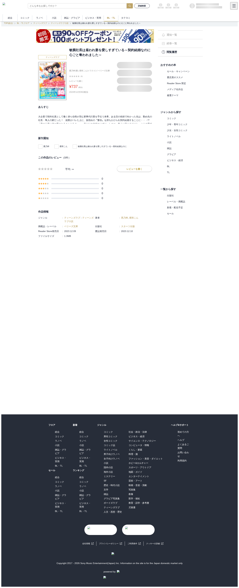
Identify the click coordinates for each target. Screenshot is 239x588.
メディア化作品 (175, 89)
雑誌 (169, 148)
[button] (155, 543)
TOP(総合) (8, 23)
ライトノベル (174, 136)
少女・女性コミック (177, 130)
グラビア (171, 154)
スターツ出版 (128, 226)
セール (170, 213)
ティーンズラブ (40, 23)
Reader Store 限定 (176, 83)
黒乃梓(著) (73, 71)
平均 (67, 169)
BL (168, 166)
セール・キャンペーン (178, 71)
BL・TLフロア (23, 23)
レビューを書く (76, 81)
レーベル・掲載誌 (176, 201)
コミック (171, 118)
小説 (169, 142)
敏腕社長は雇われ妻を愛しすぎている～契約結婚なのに (102, 146)
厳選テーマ (172, 95)
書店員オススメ (175, 77)
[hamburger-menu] (234, 6)
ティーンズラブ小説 (59, 23)
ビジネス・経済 (175, 160)
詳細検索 (142, 6)
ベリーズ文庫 (104, 71)
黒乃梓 (46, 146)
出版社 (170, 195)
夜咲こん (63, 146)
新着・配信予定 (175, 207)
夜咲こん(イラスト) (87, 71)
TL (168, 172)
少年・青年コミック (177, 124)
